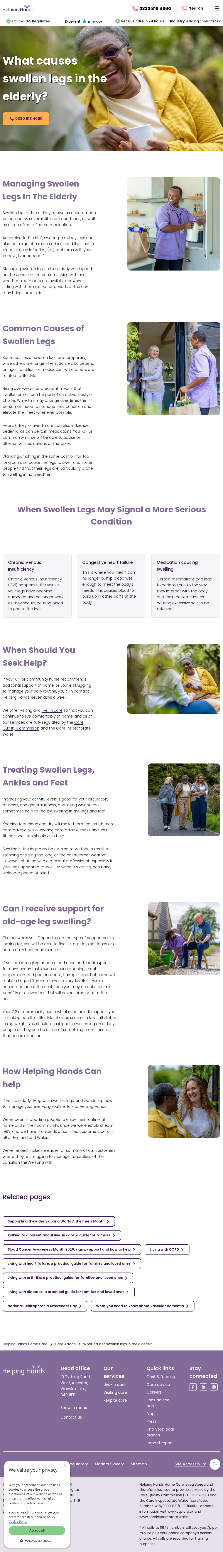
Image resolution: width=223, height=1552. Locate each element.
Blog (151, 1413)
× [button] (64, 1465)
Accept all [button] (37, 1530)
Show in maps (74, 1407)
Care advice (158, 1384)
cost (48, 986)
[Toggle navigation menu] (217, 8)
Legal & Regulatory (70, 1464)
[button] (37, 1540)
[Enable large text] (214, 1464)
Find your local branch (160, 1432)
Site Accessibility (190, 1464)
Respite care (115, 1400)
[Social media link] (192, 1387)
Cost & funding (161, 1376)
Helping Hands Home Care (25, 1344)
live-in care (52, 710)
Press (151, 1421)
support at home (92, 974)
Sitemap (139, 1464)
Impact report (160, 1443)
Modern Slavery (109, 1464)
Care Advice (65, 1344)
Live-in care (114, 1384)
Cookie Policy (18, 1521)
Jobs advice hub (158, 1403)
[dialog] (37, 1504)
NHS (38, 237)
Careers (154, 1392)
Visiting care (115, 1392)
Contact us (71, 1417)
